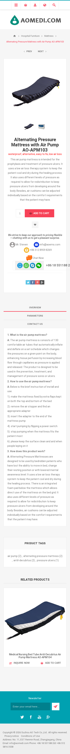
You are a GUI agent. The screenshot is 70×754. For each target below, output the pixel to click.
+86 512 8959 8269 (41, 249)
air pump (13, 556)
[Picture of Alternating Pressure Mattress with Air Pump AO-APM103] (28, 126)
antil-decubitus (22, 560)
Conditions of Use (30, 736)
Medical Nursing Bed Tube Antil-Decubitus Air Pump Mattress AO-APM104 (35, 656)
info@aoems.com (50, 244)
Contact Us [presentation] (35, 324)
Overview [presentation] (35, 307)
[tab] (35, 307)
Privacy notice (11, 736)
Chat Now (38, 258)
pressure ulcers (46, 560)
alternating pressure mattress (41, 556)
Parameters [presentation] (35, 315)
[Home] (14, 36)
